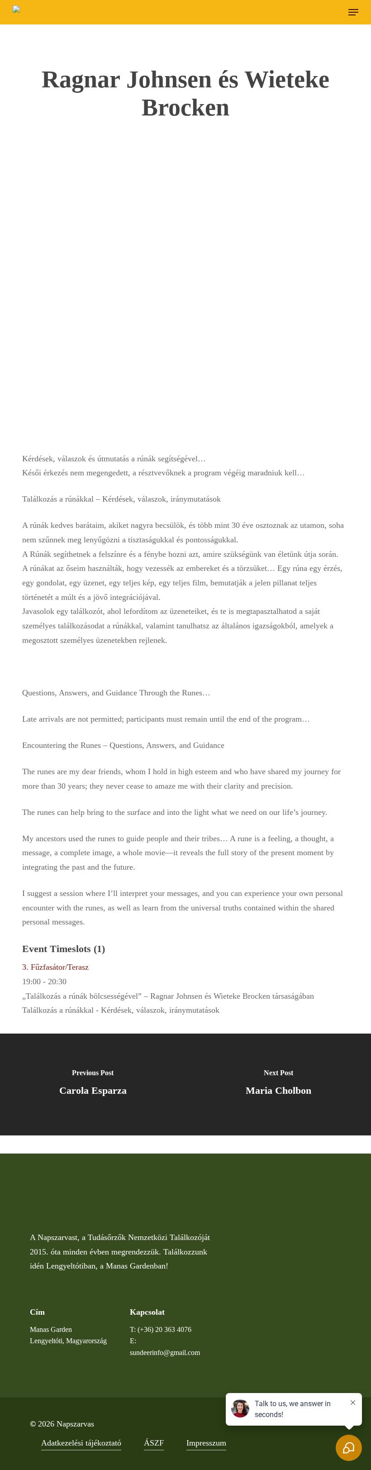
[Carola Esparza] (93, 1084)
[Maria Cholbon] (278, 1084)
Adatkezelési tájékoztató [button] (81, 1442)
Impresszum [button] (206, 1442)
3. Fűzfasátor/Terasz (55, 967)
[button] (353, 12)
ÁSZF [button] (154, 1442)
